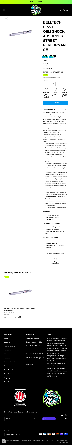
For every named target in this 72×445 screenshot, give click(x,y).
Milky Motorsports (14, 440)
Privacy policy (45, 440)
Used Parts (7, 382)
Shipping (45, 77)
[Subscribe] (34, 419)
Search (6, 338)
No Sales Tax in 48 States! (12, 362)
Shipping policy (64, 440)
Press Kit (7, 366)
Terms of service (54, 440)
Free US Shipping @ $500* (64, 94)
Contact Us (7, 350)
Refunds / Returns (9, 374)
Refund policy (36, 440)
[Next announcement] (69, 2)
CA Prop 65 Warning (10, 346)
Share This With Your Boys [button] (56, 253)
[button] (4, 10)
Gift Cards (7, 358)
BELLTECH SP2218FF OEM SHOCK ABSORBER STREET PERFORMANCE (19, 309)
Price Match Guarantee (55, 94)
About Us (7, 342)
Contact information (63, 442)
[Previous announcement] (3, 2)
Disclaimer (7, 354)
